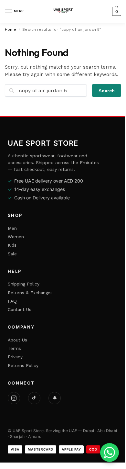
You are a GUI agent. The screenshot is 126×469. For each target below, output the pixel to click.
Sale (12, 253)
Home (10, 29)
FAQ (12, 301)
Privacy (15, 356)
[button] (115, 11)
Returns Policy (23, 365)
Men (12, 228)
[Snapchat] (54, 398)
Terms (14, 348)
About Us (17, 339)
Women (16, 236)
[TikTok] (34, 398)
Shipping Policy (23, 283)
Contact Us (19, 309)
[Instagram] (14, 398)
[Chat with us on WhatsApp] (109, 452)
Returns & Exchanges (30, 292)
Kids (12, 245)
